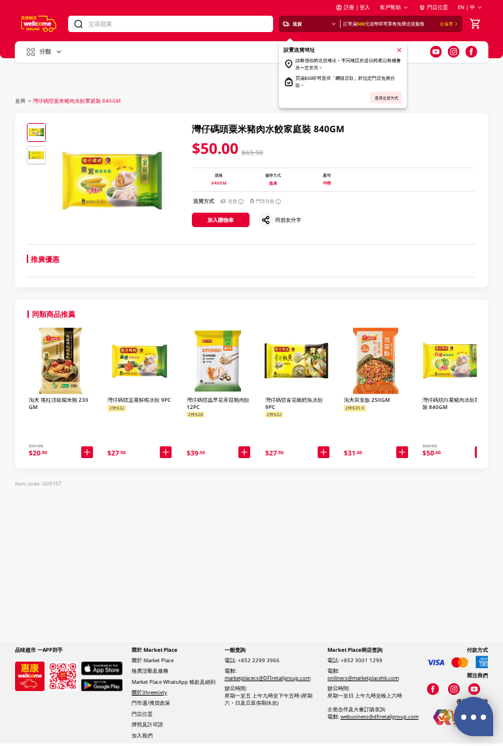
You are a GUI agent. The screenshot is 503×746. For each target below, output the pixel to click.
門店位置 (437, 7)
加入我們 (142, 735)
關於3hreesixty (149, 692)
